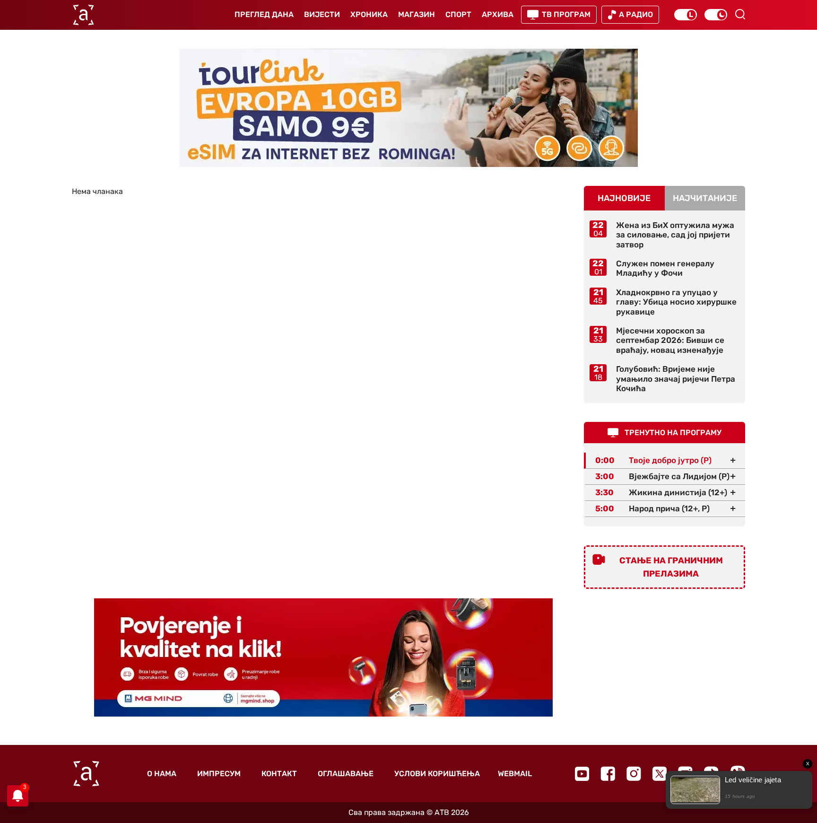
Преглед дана (264, 14)
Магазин (416, 14)
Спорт (458, 14)
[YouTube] (582, 774)
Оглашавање (346, 773)
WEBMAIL (515, 773)
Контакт (279, 773)
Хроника (369, 14)
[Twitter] (659, 773)
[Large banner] (408, 108)
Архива (497, 14)
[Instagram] (633, 773)
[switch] (685, 14)
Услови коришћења (437, 773)
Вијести (322, 14)
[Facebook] (607, 773)
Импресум (219, 773)
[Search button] (740, 14)
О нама (161, 773)
